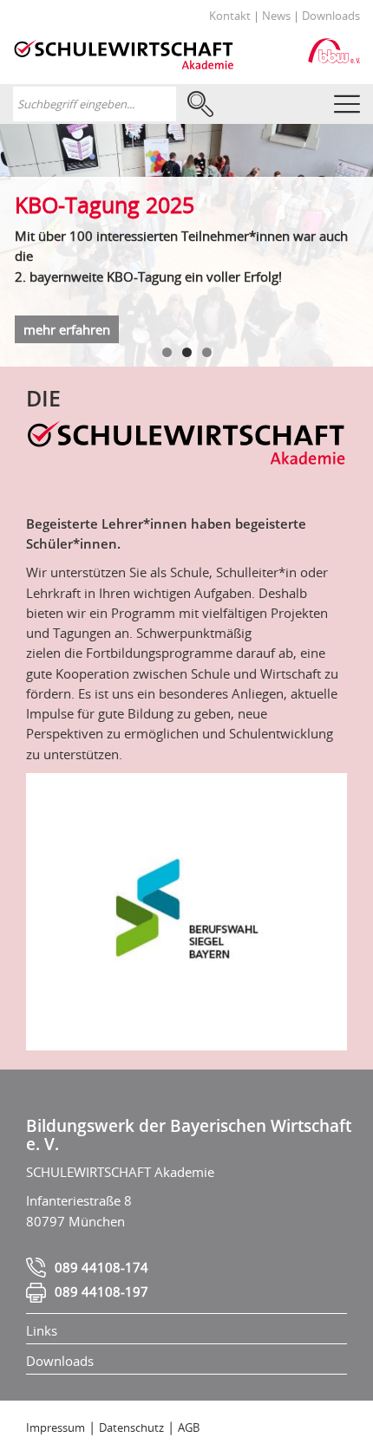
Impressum (55, 1427)
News (276, 15)
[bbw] (334, 49)
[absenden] (198, 104)
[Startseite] (123, 52)
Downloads (331, 15)
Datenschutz (131, 1427)
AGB (189, 1427)
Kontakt (230, 15)
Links (41, 1330)
